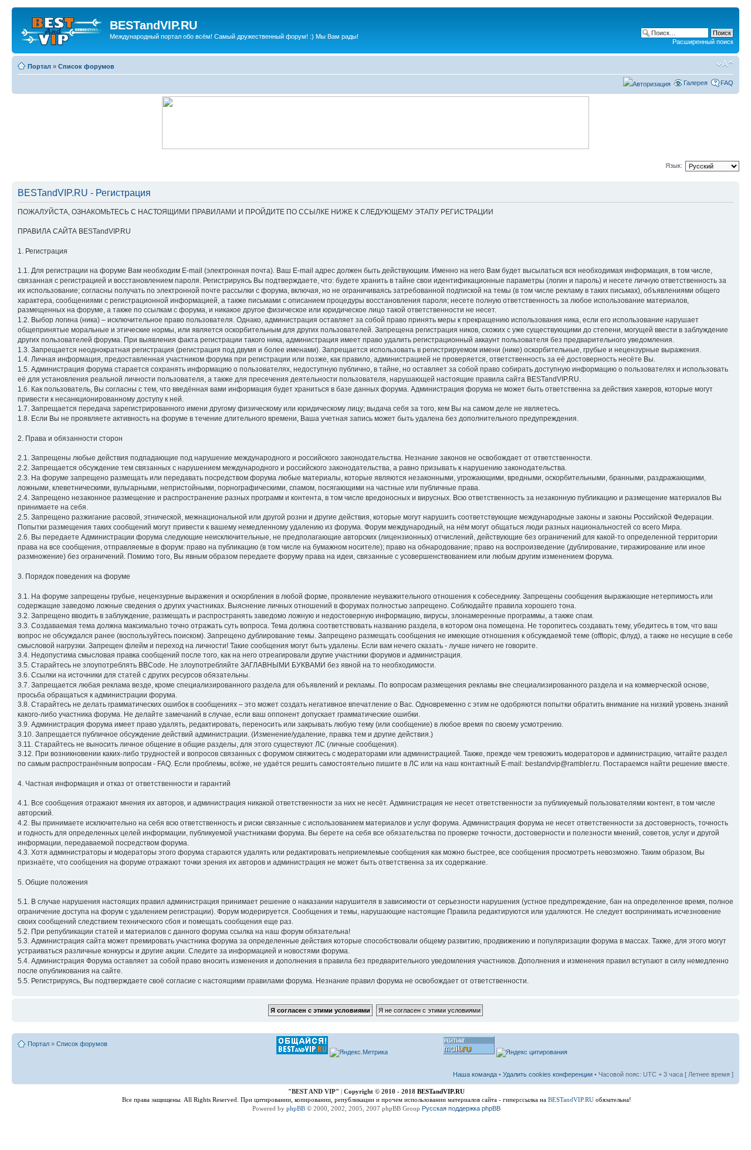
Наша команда (475, 1074)
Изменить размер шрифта (724, 64)
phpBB (295, 1108)
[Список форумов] (62, 29)
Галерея (696, 82)
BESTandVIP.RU (571, 1099)
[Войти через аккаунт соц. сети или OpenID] (647, 82)
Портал (39, 66)
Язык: (673, 165)
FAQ (726, 82)
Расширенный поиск (702, 41)
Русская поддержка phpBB (461, 1108)
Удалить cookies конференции (548, 1074)
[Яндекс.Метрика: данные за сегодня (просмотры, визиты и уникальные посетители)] (359, 1052)
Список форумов (86, 66)
